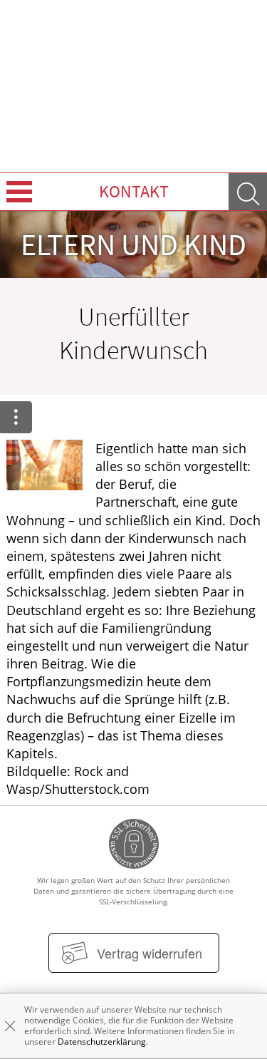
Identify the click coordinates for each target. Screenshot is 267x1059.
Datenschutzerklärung (102, 1041)
